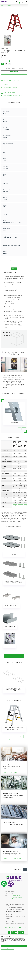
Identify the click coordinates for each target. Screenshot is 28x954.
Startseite (3, 5)
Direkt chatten (15, 898)
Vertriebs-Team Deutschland (12, 858)
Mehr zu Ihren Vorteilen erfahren (14, 927)
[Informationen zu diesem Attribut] (9, 111)
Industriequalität (14, 422)
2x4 (3, 63)
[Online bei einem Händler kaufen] (15, 505)
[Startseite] (3, 2)
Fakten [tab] (14, 268)
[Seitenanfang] (25, 869)
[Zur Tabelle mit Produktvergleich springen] (9, 61)
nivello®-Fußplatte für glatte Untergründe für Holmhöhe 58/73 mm (14, 582)
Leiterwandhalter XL (10, 626)
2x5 (6, 63)
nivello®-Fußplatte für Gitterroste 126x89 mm (14, 554)
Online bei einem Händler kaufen (14, 76)
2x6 (9, 63)
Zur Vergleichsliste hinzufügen (11, 80)
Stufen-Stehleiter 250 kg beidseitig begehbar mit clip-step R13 (14, 728)
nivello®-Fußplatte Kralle (11, 605)
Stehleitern (6, 801)
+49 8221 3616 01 (16, 895)
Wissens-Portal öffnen (10, 772)
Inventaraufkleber (9, 646)
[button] (13, 2)
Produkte (9, 5)
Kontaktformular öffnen (17, 897)
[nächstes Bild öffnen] (24, 428)
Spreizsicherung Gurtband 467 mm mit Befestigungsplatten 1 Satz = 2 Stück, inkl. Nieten (14, 689)
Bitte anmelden (14, 71)
